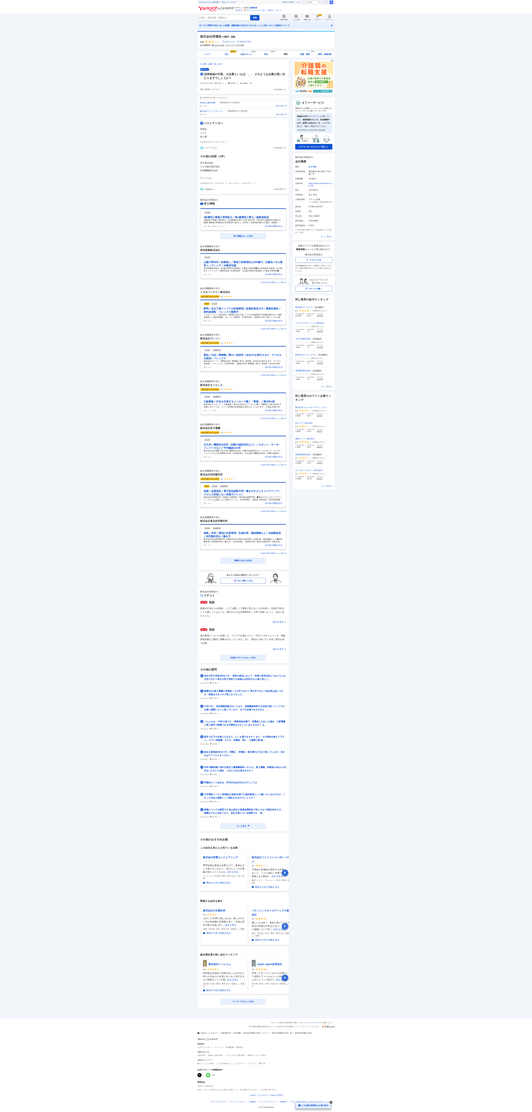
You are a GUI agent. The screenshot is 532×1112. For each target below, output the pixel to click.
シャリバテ (324, 2)
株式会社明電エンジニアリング (220, 857)
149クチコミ (230, 42)
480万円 (319, 447)
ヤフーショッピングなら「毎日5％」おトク (264, 10)
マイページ (329, 20)
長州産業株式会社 (210, 250)
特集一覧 (307, 20)
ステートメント (268, 1102)
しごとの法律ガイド (223, 1063)
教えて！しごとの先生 (205, 1063)
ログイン (239, 10)
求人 (230, 53)
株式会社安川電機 (210, 428)
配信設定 (239, 1047)
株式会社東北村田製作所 (214, 521)
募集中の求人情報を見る (218, 883)
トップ (207, 54)
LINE (213, 1075)
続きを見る (278, 622)
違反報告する (281, 89)
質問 (286, 54)
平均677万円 (245, 42)
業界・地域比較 (325, 54)
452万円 (319, 416)
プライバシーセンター (238, 1102)
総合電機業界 (205, 45)
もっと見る (326, 236)
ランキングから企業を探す (235, 1055)
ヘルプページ (315, 1023)
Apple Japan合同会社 (269, 964)
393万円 (319, 431)
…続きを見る (231, 872)
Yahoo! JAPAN (288, 2)
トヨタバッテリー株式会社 (215, 292)
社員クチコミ (248, 53)
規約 (252, 1102)
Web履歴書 (229, 1047)
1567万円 (320, 316)
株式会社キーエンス (211, 385)
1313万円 (320, 379)
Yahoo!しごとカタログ (209, 1033)
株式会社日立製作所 (214, 910)
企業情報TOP (226, 1033)
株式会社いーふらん (220, 964)
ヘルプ (298, 2)
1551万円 (320, 331)
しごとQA (296, 20)
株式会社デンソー (210, 338)
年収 (269, 53)
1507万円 (320, 363)
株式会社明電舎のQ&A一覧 (282, 1033)
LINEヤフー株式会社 (205, 1086)
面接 (212, 602)
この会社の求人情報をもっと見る (271, 282)
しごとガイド (239, 1063)
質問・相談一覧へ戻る (212, 64)
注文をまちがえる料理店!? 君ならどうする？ (217, 2)
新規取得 (253, 8)
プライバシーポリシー (218, 1102)
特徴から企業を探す (215, 1055)
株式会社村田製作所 (211, 474)
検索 (331, 2)
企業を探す (284, 20)
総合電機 (312, 167)
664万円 (319, 479)
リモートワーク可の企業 (235, 45)
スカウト (318, 20)
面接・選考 (307, 53)
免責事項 (283, 1102)
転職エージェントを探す (257, 1055)
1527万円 (320, 347)
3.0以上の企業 (218, 45)
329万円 (319, 463)
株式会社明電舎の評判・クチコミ (256, 1033)
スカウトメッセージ (204, 1047)
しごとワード (251, 1063)
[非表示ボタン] (330, 1102)
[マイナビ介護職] (314, 93)
